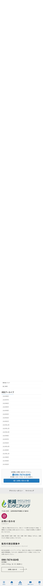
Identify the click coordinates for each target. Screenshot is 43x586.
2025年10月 (6, 432)
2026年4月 (6, 410)
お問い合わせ (30, 584)
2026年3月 (6, 414)
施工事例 (5, 386)
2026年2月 (6, 418)
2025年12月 (6, 425)
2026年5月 (6, 407)
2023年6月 (6, 457)
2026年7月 (6, 400)
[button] (13, 569)
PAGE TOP (40, 577)
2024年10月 (6, 446)
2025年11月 (6, 428)
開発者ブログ (6, 383)
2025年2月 (6, 443)
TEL (39, 584)
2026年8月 (6, 396)
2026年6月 (6, 403)
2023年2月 (6, 464)
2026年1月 (6, 421)
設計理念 (20, 584)
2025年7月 (6, 439)
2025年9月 (6, 436)
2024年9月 (6, 450)
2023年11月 (6, 453)
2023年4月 (6, 461)
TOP (12, 584)
